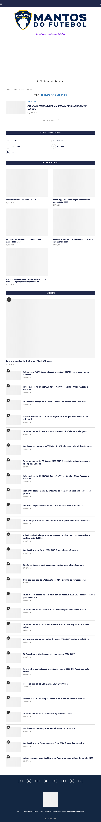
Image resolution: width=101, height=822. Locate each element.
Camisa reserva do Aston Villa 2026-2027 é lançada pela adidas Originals (57, 446)
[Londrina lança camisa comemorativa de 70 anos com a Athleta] (13, 509)
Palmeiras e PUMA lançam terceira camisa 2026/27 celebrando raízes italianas (56, 373)
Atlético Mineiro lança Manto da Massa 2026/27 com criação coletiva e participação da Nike (56, 536)
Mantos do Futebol (12, 90)
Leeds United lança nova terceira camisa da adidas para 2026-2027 (54, 402)
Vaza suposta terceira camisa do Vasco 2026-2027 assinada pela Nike (56, 639)
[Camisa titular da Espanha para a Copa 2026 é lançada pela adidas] (13, 747)
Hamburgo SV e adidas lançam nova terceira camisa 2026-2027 (24, 240)
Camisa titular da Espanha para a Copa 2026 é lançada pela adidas (54, 743)
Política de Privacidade (75, 812)
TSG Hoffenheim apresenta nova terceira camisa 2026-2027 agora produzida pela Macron (26, 280)
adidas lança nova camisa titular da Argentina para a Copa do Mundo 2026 (58, 758)
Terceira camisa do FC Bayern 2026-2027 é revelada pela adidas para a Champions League (56, 462)
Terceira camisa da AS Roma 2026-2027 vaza (24, 200)
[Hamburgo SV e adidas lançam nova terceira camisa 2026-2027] (27, 222)
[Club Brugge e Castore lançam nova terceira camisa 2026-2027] (74, 183)
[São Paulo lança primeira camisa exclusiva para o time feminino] (13, 568)
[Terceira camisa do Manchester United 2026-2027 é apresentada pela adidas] (13, 628)
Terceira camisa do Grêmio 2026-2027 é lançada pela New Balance (54, 609)
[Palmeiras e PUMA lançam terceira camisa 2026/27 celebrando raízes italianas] (13, 375)
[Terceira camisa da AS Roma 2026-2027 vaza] (27, 183)
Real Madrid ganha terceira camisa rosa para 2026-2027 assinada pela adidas (56, 670)
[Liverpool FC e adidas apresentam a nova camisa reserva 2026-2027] (13, 702)
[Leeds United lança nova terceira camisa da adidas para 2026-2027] (13, 405)
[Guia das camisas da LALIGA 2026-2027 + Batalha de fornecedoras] (13, 583)
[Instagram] (44, 81)
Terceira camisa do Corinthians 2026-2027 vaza (45, 684)
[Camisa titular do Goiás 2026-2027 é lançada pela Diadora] (13, 554)
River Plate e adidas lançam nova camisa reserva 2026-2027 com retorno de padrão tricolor (59, 596)
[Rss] (59, 81)
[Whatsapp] (52, 81)
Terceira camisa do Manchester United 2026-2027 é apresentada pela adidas (56, 625)
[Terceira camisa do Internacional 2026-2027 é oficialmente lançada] (13, 435)
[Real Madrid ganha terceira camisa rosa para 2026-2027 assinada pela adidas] (13, 672)
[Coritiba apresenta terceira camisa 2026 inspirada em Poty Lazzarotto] (13, 524)
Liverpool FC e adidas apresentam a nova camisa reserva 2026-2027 (55, 699)
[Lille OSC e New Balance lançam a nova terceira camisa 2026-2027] (74, 222)
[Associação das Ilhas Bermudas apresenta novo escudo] (15, 107)
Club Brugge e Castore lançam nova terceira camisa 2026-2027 (71, 201)
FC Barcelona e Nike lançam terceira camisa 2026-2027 (49, 654)
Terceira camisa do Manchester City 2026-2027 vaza (47, 713)
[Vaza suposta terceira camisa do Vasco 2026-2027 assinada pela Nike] (13, 643)
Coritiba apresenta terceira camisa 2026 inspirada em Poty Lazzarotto (56, 520)
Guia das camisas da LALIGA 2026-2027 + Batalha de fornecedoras (54, 580)
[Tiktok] (63, 81)
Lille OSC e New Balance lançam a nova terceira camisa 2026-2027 (73, 240)
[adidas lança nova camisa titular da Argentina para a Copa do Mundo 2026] (13, 762)
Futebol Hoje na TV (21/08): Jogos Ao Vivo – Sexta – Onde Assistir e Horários (55, 388)
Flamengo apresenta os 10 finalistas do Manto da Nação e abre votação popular (57, 492)
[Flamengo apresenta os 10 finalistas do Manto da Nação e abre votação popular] (13, 494)
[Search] (100, 3)
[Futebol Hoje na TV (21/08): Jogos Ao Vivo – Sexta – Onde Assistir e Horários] (13, 390)
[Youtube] (48, 81)
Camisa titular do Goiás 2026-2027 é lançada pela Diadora (50, 550)
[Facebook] (37, 81)
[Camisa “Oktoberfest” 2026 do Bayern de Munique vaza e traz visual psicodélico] (13, 420)
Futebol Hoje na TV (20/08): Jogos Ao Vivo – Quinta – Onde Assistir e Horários (56, 477)
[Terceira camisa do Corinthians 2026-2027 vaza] (13, 687)
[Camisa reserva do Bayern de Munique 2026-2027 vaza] (13, 732)
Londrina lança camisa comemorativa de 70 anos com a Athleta (53, 506)
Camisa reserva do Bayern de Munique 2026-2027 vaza (49, 728)
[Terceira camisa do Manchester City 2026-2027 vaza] (13, 717)
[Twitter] (41, 81)
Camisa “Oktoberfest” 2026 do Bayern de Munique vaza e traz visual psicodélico (55, 417)
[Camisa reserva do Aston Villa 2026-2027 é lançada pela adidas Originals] (13, 450)
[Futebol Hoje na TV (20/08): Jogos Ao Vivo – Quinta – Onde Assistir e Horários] (13, 479)
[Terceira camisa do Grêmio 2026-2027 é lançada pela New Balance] (13, 613)
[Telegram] (56, 81)
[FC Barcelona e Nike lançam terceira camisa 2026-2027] (13, 658)
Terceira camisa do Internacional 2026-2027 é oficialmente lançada (54, 431)
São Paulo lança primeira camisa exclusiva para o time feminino (53, 565)
